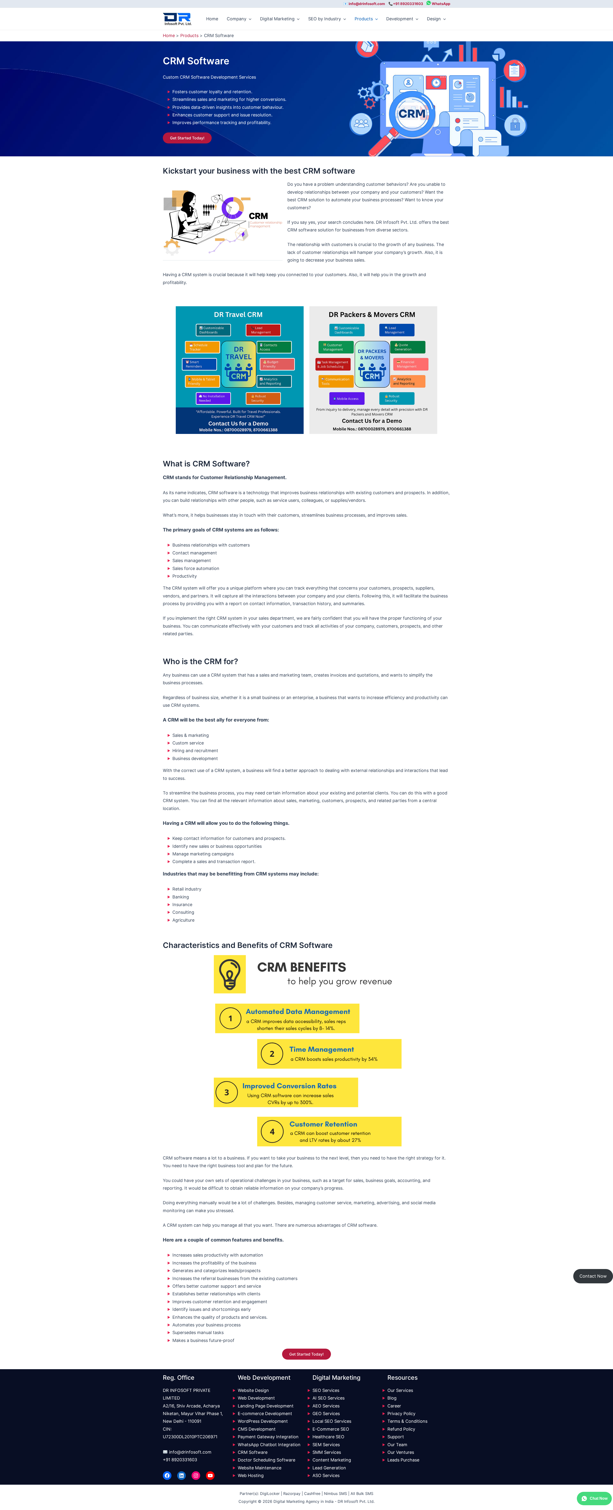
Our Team (397, 1444)
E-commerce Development (265, 1413)
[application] (248, 18)
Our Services (400, 1390)
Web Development (256, 1398)
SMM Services (326, 1452)
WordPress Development (263, 1421)
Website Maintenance (259, 1467)
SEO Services (325, 1390)
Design (434, 18)
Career (394, 1405)
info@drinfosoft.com (190, 1452)
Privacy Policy (401, 1413)
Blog (392, 1398)
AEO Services (326, 1405)
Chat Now (598, 1498)
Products (364, 18)
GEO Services (326, 1413)
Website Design (253, 1390)
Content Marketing (331, 1459)
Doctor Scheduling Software (266, 1459)
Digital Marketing (277, 18)
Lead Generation (329, 1467)
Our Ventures (400, 1452)
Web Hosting (251, 1475)
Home (212, 18)
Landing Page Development (266, 1405)
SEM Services (326, 1444)
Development (399, 18)
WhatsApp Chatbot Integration (269, 1444)
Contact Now (593, 1276)
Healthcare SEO (328, 1436)
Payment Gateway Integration (268, 1436)
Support (395, 1436)
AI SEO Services (328, 1398)
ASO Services (326, 1475)
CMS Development (257, 1429)
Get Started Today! (187, 138)
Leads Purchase (403, 1459)
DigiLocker (270, 1493)
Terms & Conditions (407, 1421)
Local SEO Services (331, 1421)
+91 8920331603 (180, 1459)
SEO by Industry (324, 18)
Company (236, 18)
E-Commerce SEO (330, 1429)
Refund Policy (401, 1429)
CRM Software (252, 1452)
